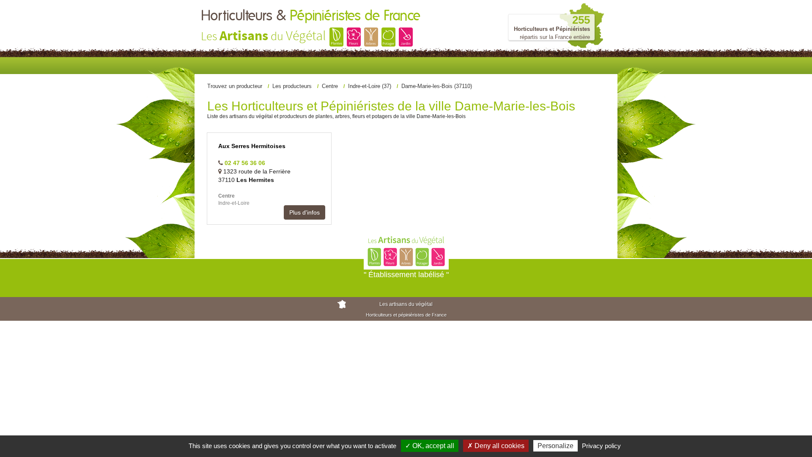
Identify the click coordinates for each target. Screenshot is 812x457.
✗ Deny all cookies (495, 445)
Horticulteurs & (310, 16)
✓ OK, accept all (429, 445)
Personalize (555, 445)
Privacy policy (601, 445)
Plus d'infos (304, 212)
